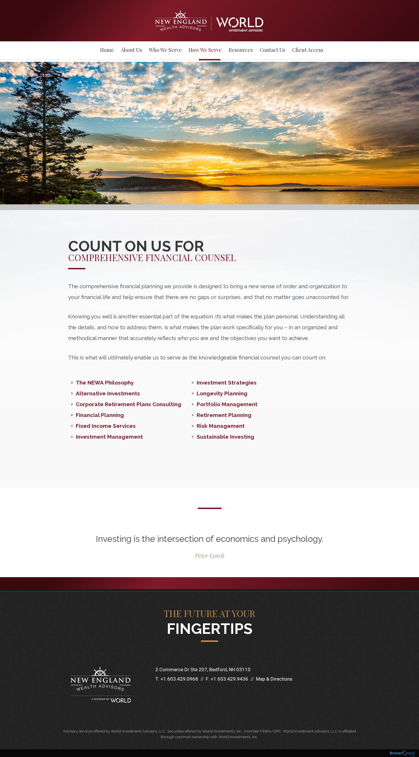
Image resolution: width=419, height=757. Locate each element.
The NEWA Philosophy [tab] (105, 382)
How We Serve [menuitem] (205, 49)
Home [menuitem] (107, 49)
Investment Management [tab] (109, 437)
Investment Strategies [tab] (227, 382)
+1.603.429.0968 (179, 679)
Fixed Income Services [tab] (106, 426)
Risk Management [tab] (221, 426)
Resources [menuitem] (241, 49)
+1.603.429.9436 (229, 679)
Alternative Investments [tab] (108, 393)
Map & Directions (274, 679)
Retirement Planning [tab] (224, 415)
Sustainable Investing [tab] (225, 437)
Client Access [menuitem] (307, 49)
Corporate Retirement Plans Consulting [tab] (128, 404)
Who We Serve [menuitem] (165, 49)
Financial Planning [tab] (100, 415)
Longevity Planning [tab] (222, 393)
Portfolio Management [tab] (227, 404)
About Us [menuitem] (131, 49)
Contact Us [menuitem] (272, 49)
